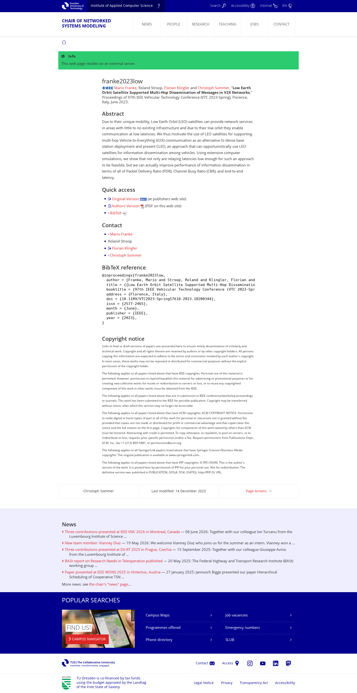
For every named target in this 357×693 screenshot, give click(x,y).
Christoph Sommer (213, 88)
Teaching (227, 24)
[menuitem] (146, 24)
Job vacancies (236, 615)
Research (200, 24)
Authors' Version (126, 206)
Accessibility (285, 683)
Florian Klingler (176, 88)
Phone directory (159, 640)
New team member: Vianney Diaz (92, 543)
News (147, 24)
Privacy (226, 683)
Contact (281, 24)
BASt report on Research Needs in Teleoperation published (113, 561)
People (173, 24)
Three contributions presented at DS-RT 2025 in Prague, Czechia (117, 550)
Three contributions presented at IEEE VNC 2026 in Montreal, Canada (122, 532)
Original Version (126, 199)
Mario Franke (125, 88)
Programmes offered (163, 628)
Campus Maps (158, 615)
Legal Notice (204, 683)
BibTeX (116, 213)
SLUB (229, 640)
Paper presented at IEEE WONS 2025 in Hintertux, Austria (112, 572)
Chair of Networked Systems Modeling (86, 23)
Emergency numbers (242, 628)
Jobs (254, 24)
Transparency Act (254, 683)
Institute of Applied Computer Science (122, 6)
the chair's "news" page (108, 585)
